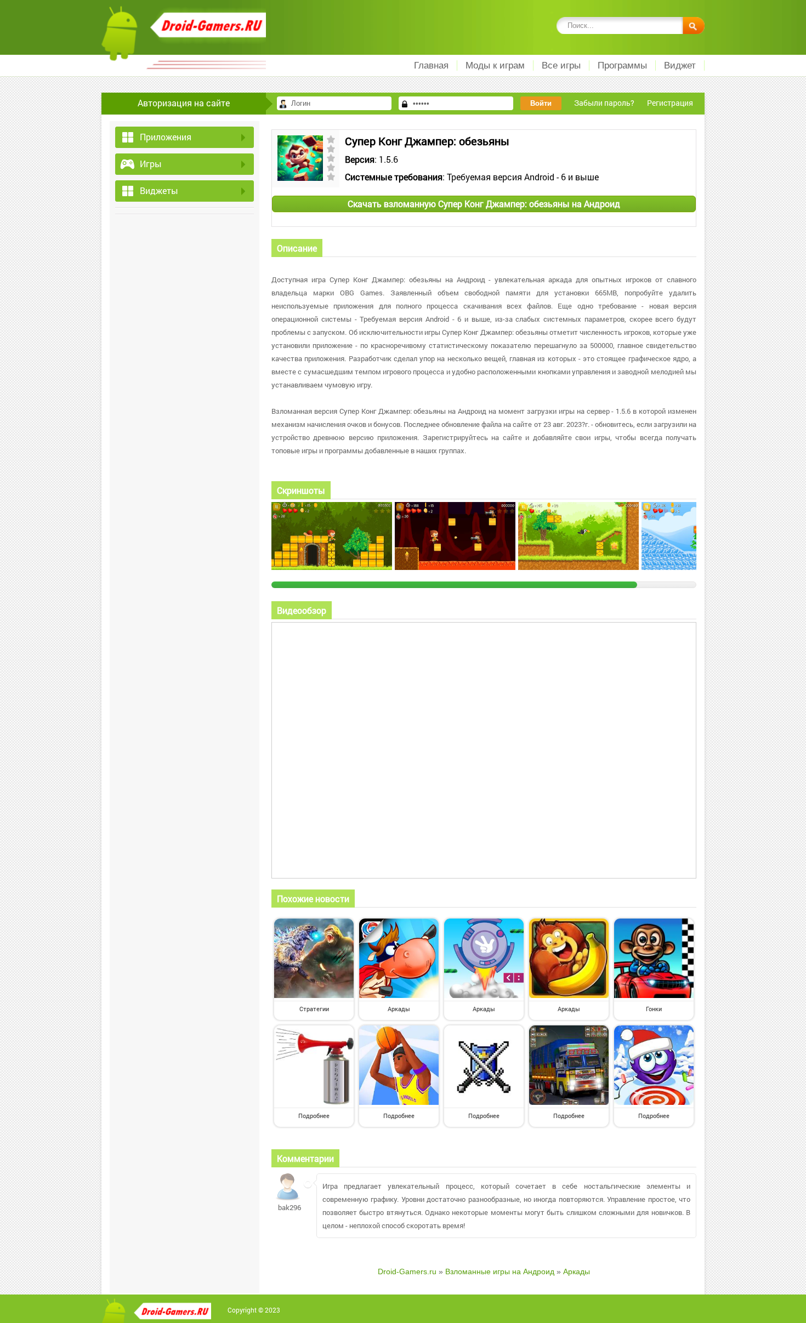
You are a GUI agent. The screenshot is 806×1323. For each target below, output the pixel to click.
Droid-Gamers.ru (407, 1271)
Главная (431, 65)
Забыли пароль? (604, 103)
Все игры (561, 65)
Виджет (680, 65)
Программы (622, 65)
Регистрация (670, 103)
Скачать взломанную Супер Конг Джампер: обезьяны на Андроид (484, 203)
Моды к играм (495, 65)
